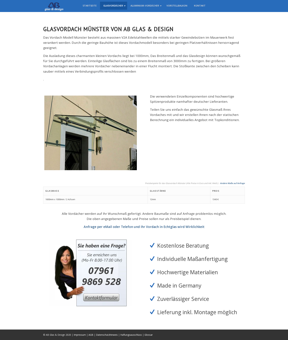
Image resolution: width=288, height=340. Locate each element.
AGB (90, 334)
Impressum (80, 334)
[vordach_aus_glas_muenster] (90, 132)
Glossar (148, 334)
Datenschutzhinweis (107, 334)
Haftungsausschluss (131, 334)
